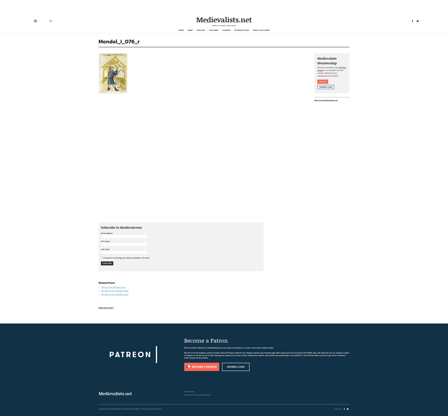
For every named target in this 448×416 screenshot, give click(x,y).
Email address (107, 233)
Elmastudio (157, 409)
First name (105, 241)
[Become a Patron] (201, 370)
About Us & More (261, 30)
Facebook (412, 20)
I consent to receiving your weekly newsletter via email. (126, 257)
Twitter (417, 20)
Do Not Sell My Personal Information (197, 395)
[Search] (50, 20)
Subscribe (107, 263)
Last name (105, 249)
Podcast (201, 30)
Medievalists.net (224, 19)
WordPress (137, 409)
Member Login (325, 87)
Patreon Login (241, 30)
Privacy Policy (189, 391)
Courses (226, 30)
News (190, 30)
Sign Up (322, 81)
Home (181, 30)
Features (213, 30)
